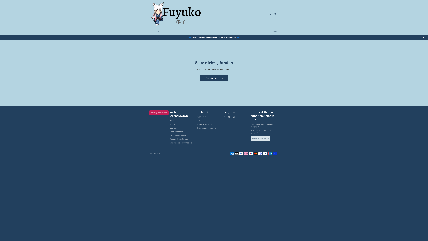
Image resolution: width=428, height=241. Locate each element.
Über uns (173, 128)
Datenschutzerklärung (206, 128)
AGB (199, 120)
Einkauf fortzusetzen (214, 78)
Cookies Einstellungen (179, 139)
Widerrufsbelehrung (205, 124)
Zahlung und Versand (179, 135)
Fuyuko (159, 154)
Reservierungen (176, 131)
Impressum (201, 117)
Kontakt (173, 124)
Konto (275, 32)
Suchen (173, 120)
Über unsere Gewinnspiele (181, 143)
